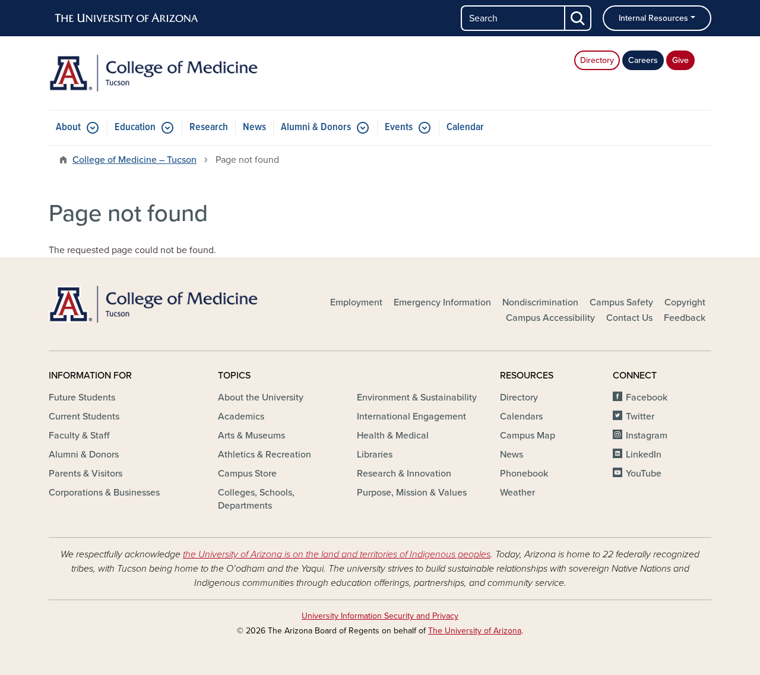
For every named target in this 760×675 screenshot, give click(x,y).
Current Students (84, 416)
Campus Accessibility (550, 318)
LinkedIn (643, 454)
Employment (356, 302)
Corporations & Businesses (104, 493)
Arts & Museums (251, 435)
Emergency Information (442, 302)
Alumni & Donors (316, 127)
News (254, 127)
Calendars (521, 416)
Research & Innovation (404, 474)
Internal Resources (653, 18)
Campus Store (247, 474)
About (68, 127)
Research (208, 127)
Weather (517, 493)
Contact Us (629, 318)
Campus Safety (621, 302)
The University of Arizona (474, 631)
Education (135, 127)
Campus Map (527, 435)
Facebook (646, 397)
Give (680, 60)
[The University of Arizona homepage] (127, 18)
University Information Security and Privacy (380, 616)
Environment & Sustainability (417, 397)
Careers (643, 60)
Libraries (374, 454)
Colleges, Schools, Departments (256, 499)
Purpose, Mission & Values (412, 493)
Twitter (640, 416)
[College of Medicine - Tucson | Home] (154, 73)
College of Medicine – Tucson (134, 160)
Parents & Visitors (85, 474)
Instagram (646, 435)
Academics (241, 416)
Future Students (82, 397)
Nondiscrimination (540, 302)
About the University (260, 397)
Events (399, 127)
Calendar (465, 127)
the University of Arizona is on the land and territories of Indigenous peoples (336, 554)
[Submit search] (578, 18)
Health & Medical (393, 435)
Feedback (684, 318)
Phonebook (524, 474)
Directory (597, 60)
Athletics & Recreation (264, 454)
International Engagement (411, 416)
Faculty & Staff (79, 435)
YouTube (643, 474)
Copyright (684, 302)
